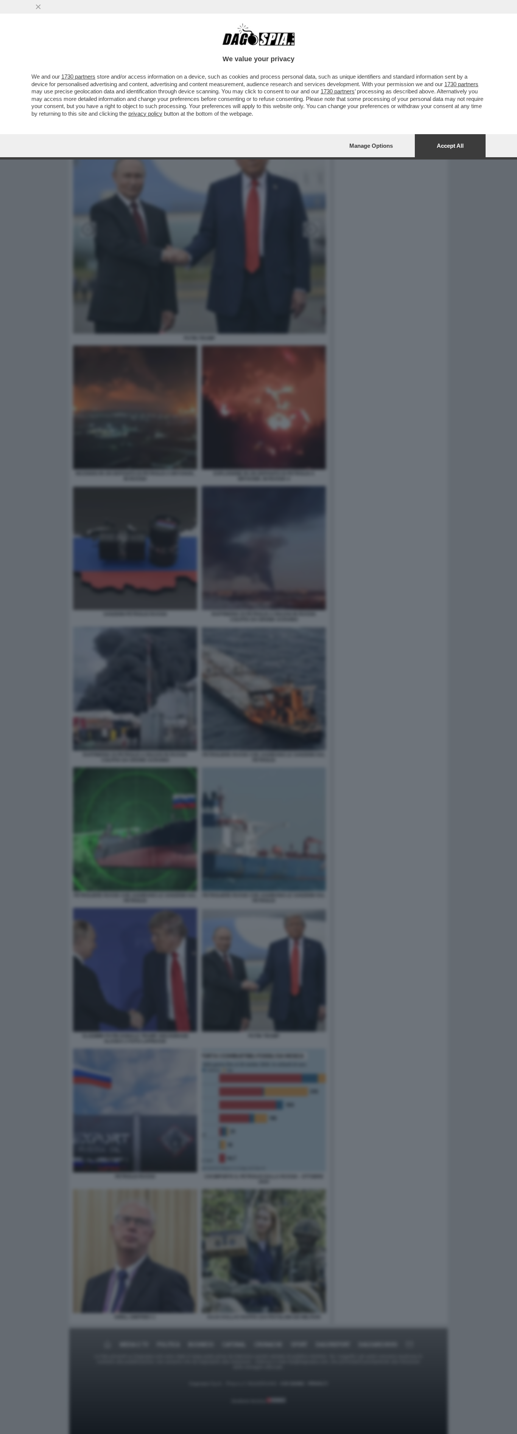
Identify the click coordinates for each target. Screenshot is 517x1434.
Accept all (450, 145)
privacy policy (145, 113)
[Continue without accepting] (38, 7)
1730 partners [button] (78, 76)
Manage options (371, 145)
